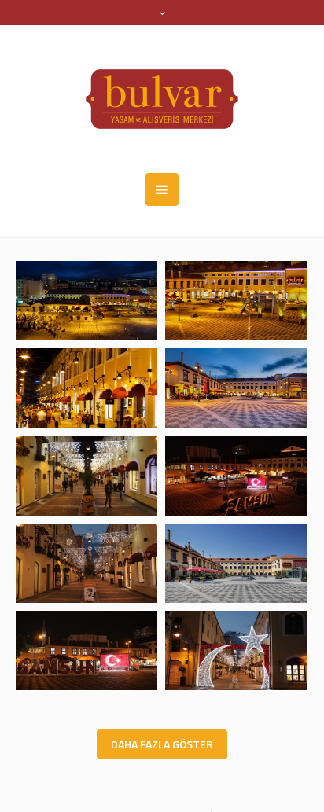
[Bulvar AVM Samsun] (162, 99)
